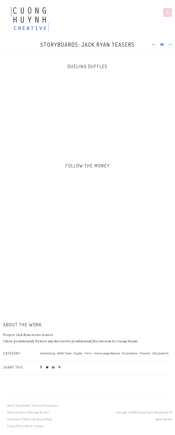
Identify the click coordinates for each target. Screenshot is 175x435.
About (28, 426)
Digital (77, 353)
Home (10, 405)
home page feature (107, 353)
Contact (38, 426)
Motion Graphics (16, 412)
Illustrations (130, 353)
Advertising (47, 353)
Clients (26, 419)
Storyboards (160, 353)
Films (88, 353)
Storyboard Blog (41, 419)
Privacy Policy (15, 426)
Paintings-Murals (38, 412)
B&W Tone (64, 353)
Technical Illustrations (44, 405)
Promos (145, 353)
